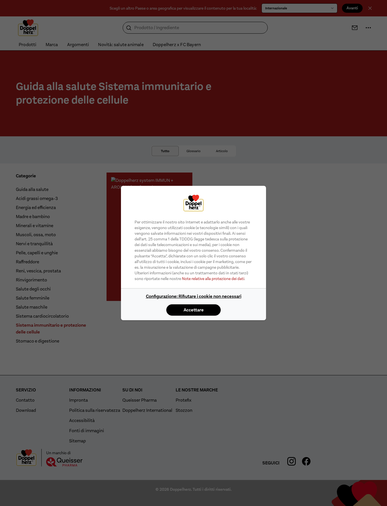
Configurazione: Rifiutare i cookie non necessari (193, 296)
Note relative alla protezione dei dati (213, 278)
